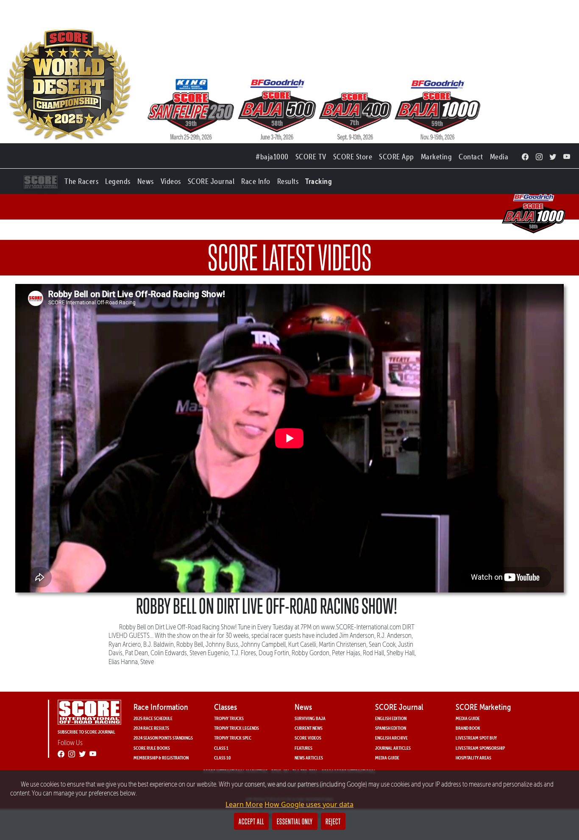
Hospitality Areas (473, 757)
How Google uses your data (309, 804)
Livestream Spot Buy (476, 737)
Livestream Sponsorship (480, 748)
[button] (81, 179)
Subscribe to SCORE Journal (86, 732)
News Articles (309, 757)
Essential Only (295, 821)
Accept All (251, 821)
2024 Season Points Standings (163, 737)
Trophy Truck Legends (236, 728)
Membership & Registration (161, 757)
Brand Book (468, 728)
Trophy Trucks (229, 718)
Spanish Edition (390, 728)
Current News (309, 728)
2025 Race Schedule (153, 718)
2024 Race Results (151, 728)
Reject (333, 821)
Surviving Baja (310, 718)
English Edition (390, 718)
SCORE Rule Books (152, 748)
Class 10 (222, 757)
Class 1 (221, 748)
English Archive (391, 737)
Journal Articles (393, 748)
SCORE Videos (308, 737)
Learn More (244, 804)
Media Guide (387, 757)
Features (303, 748)
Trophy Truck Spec (232, 737)
